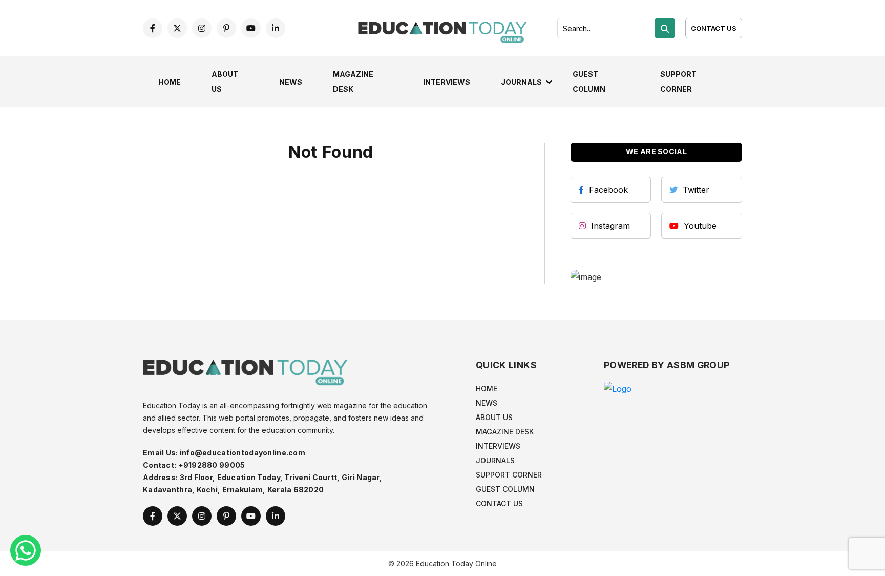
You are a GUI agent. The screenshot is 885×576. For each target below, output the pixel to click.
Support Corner (509, 474)
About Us (494, 417)
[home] (442, 27)
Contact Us (713, 28)
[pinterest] (226, 28)
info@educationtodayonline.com (242, 452)
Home (169, 81)
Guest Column (505, 489)
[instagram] (202, 28)
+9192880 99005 (211, 465)
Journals (521, 81)
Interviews (446, 81)
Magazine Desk (505, 431)
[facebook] (152, 28)
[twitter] (177, 28)
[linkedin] (275, 28)
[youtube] (251, 28)
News (290, 81)
